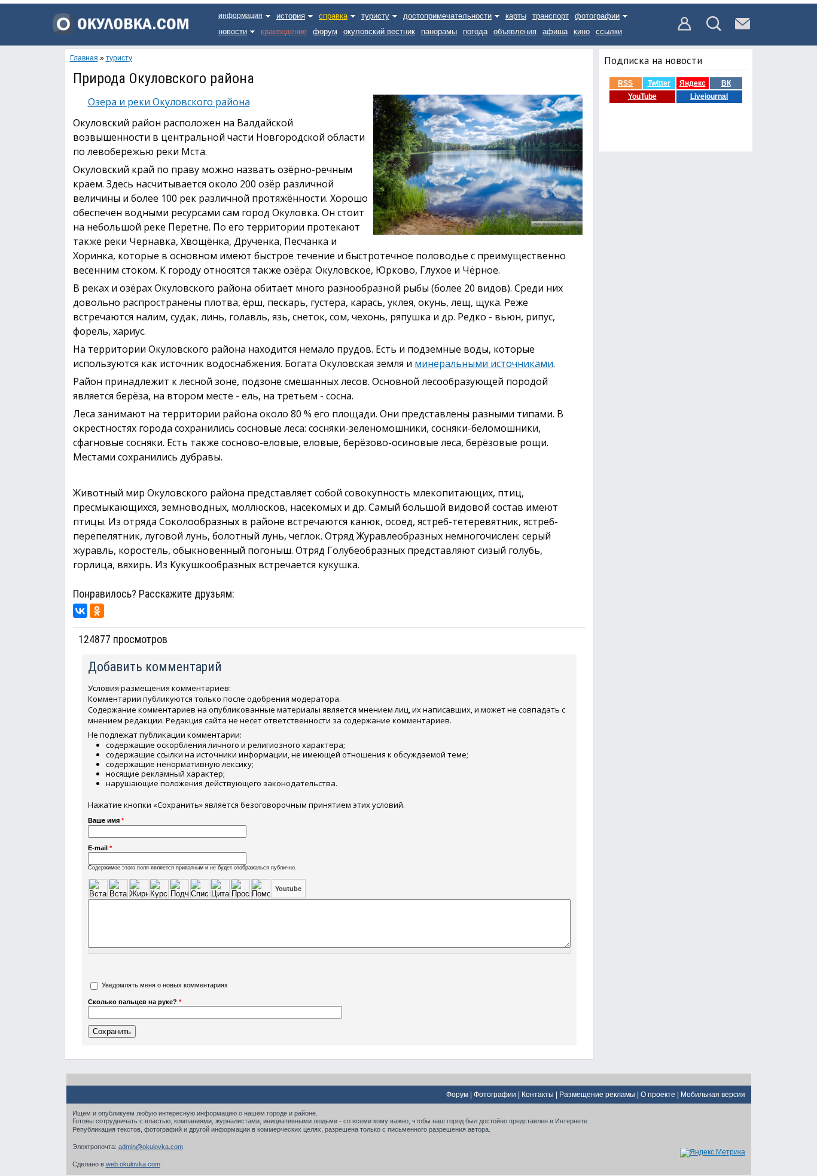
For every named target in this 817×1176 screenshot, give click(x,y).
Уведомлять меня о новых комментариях (165, 985)
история (290, 15)
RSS (625, 83)
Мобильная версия (713, 1094)
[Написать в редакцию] (742, 29)
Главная (84, 58)
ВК (726, 83)
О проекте (658, 1094)
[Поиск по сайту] (713, 29)
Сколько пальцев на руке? (134, 1001)
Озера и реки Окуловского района (169, 101)
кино (582, 31)
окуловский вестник (379, 31)
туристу (375, 15)
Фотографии (495, 1094)
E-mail (100, 847)
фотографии (597, 15)
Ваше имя (106, 820)
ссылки (609, 31)
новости (232, 31)
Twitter (659, 83)
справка (333, 15)
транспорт (550, 15)
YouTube (642, 96)
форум (325, 31)
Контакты (538, 1094)
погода (475, 31)
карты (515, 15)
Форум (457, 1094)
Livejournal (709, 96)
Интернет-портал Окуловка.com (120, 28)
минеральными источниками (483, 363)
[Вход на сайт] (685, 29)
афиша (555, 31)
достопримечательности (447, 15)
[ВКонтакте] (80, 611)
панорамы (439, 31)
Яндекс (692, 83)
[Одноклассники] (97, 611)
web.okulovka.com (133, 1164)
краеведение (284, 31)
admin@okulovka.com (150, 1146)
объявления (514, 31)
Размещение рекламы (597, 1094)
